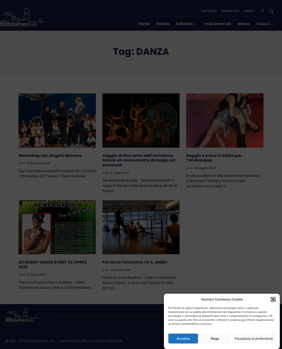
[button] (273, 299)
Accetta (183, 338)
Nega (215, 338)
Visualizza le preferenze (253, 338)
